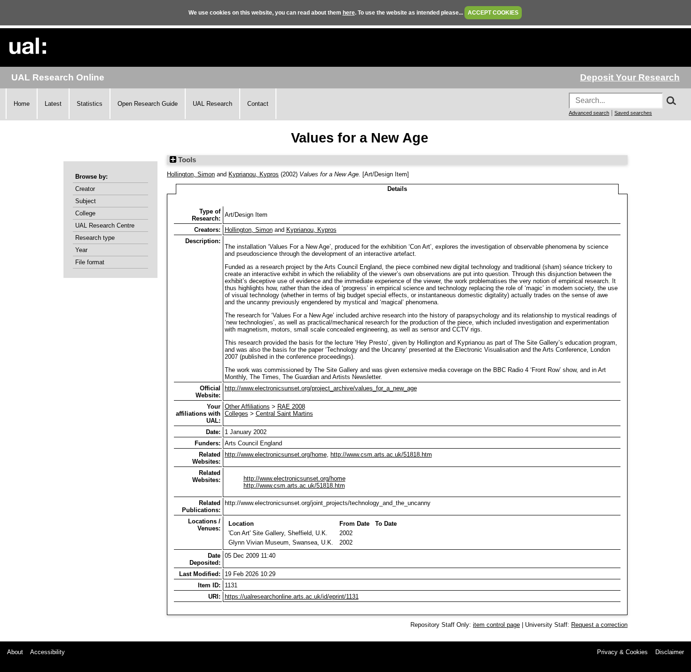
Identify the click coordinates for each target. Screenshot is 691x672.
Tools (186, 160)
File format (89, 262)
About (15, 652)
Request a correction (599, 624)
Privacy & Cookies (622, 652)
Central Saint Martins (284, 413)
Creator (85, 188)
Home (22, 103)
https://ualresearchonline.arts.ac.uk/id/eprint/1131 (292, 596)
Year (81, 249)
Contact (257, 103)
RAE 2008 (291, 406)
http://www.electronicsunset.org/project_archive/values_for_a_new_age (321, 388)
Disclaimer (669, 652)
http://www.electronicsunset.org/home (276, 454)
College (85, 213)
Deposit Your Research (630, 77)
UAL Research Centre (104, 225)
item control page (496, 624)
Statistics (89, 103)
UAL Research (212, 103)
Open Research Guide (148, 103)
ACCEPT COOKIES (493, 12)
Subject (85, 201)
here (349, 12)
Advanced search (589, 113)
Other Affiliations (247, 406)
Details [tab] (397, 188)
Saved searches (633, 113)
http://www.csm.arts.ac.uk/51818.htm (381, 454)
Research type (95, 237)
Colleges (236, 413)
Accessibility (47, 652)
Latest (53, 103)
